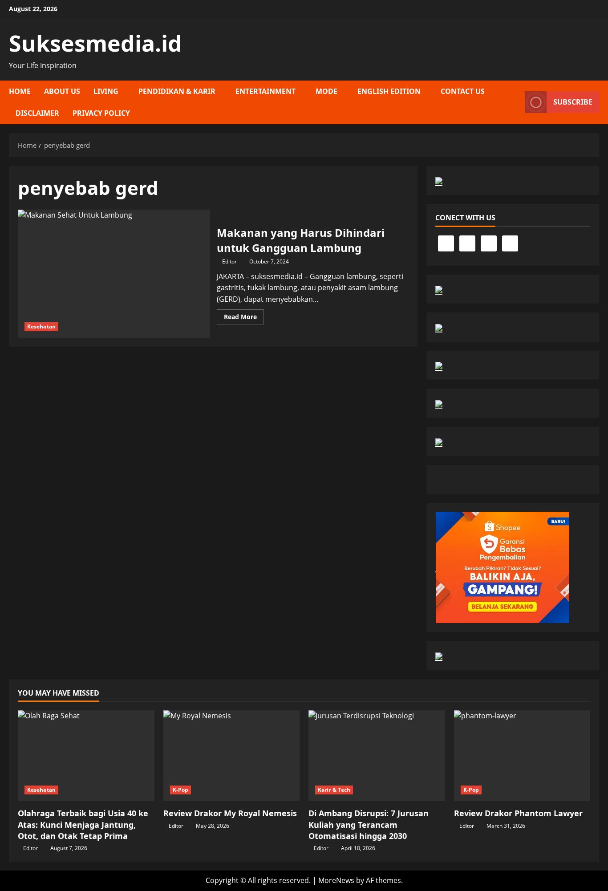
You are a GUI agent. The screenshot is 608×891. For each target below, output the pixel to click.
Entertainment (265, 91)
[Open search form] (515, 102)
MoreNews (336, 880)
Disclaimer (37, 113)
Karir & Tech (334, 790)
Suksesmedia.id (95, 43)
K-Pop (181, 790)
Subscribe (572, 102)
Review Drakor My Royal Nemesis (230, 813)
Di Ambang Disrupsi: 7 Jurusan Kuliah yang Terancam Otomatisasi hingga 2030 (368, 824)
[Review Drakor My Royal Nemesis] (231, 755)
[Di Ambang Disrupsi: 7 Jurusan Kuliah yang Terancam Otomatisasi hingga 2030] (376, 755)
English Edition (389, 91)
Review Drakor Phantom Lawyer (518, 813)
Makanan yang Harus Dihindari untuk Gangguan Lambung (114, 274)
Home (20, 91)
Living (105, 91)
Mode (326, 91)
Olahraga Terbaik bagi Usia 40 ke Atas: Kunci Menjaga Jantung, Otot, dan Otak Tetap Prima (83, 824)
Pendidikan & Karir (176, 91)
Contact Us (463, 91)
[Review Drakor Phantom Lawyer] (522, 755)
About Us (62, 91)
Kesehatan (41, 326)
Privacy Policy (101, 113)
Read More (244, 318)
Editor (229, 261)
